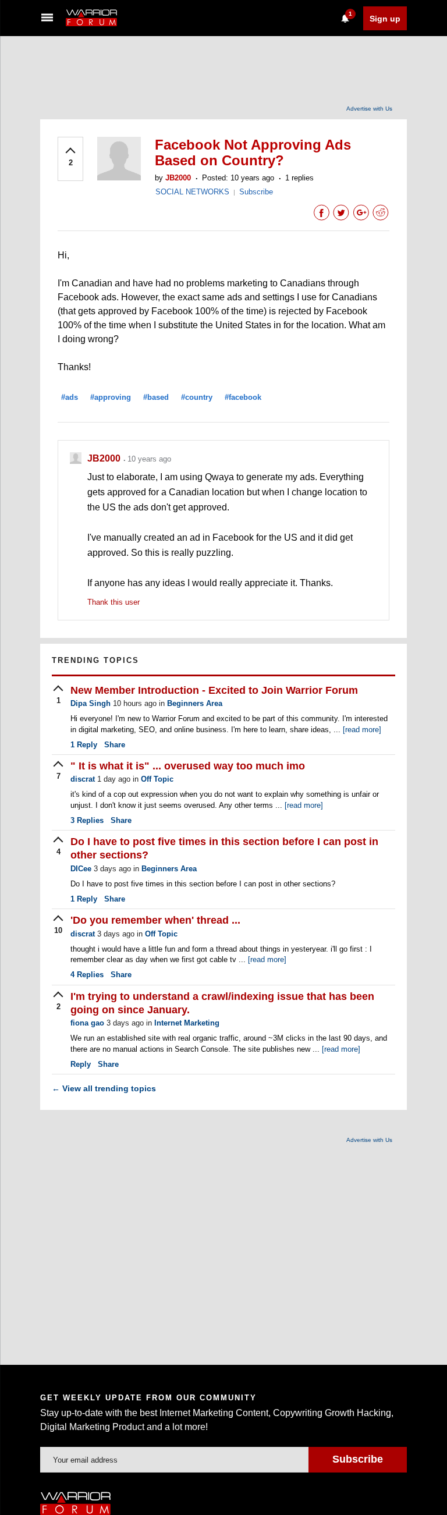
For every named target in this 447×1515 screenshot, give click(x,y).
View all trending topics (104, 1088)
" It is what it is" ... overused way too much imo (187, 766)
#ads (69, 397)
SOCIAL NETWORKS (192, 191)
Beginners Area (194, 703)
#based (156, 397)
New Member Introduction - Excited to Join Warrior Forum (214, 690)
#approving (110, 397)
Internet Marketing (186, 1023)
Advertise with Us (369, 108)
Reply (83, 744)
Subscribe (256, 191)
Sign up (385, 18)
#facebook (243, 397)
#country (196, 397)
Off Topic (157, 779)
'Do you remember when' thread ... (155, 920)
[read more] (362, 729)
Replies (87, 820)
